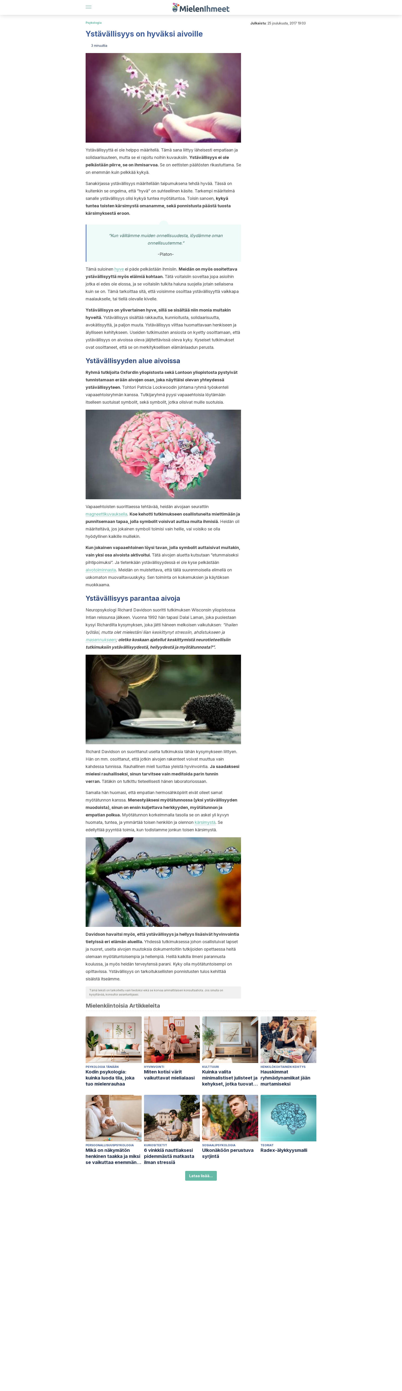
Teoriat (267, 1145)
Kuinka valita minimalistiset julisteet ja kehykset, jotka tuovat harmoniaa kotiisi (230, 1078)
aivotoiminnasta (101, 569)
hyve (119, 269)
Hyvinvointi (154, 1067)
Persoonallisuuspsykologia (110, 1145)
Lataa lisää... (201, 1175)
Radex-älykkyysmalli (284, 1150)
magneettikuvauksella (106, 514)
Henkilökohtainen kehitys (283, 1067)
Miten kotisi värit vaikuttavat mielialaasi (169, 1075)
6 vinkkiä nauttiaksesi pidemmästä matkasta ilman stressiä (169, 1156)
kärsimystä (205, 822)
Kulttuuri (210, 1067)
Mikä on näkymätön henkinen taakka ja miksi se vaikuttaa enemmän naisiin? (113, 1156)
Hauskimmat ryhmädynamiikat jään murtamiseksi (285, 1078)
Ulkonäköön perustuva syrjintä (228, 1153)
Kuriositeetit (155, 1145)
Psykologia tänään (102, 1067)
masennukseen (101, 639)
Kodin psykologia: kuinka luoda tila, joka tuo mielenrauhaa (110, 1078)
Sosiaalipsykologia (218, 1145)
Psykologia (94, 22)
